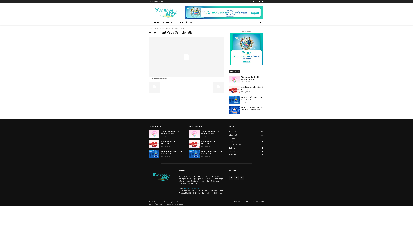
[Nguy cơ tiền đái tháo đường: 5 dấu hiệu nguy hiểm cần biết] (234, 110)
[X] (257, 1)
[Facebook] (251, 1)
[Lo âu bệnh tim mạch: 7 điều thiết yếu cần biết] (234, 89)
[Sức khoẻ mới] (166, 12)
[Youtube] (262, 1)
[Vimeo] (259, 1)
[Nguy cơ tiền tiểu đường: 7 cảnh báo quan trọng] (234, 100)
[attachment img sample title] (186, 57)
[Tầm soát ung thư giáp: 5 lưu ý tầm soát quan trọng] (234, 79)
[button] (261, 22)
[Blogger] (231, 178)
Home (151, 28)
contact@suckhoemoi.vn (191, 188)
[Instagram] (254, 1)
